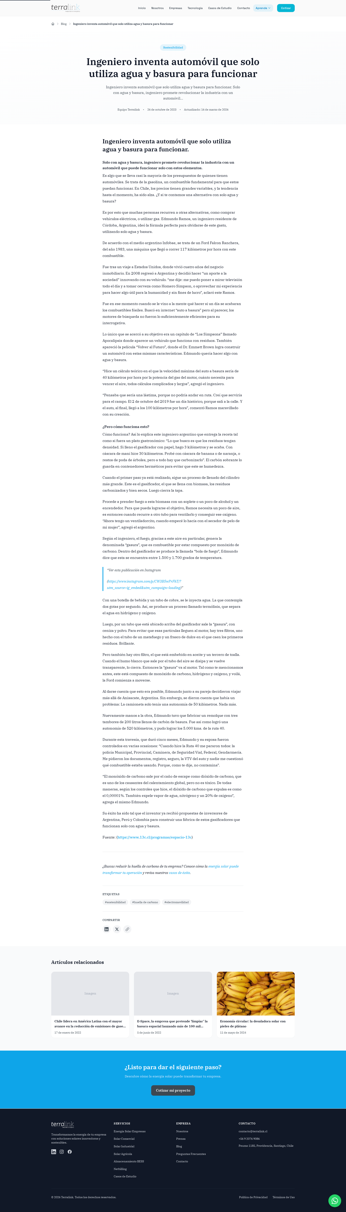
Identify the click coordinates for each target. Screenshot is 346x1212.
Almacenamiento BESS (129, 1161)
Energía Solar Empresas (130, 1131)
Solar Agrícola (123, 1154)
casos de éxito (179, 872)
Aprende (261, 8)
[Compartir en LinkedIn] (107, 929)
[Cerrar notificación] (30, 1194)
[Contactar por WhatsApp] (334, 1200)
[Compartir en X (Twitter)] (117, 929)
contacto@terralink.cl (253, 1131)
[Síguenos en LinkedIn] (53, 1151)
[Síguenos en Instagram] (61, 1151)
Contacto (243, 8)
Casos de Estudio (220, 8)
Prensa (181, 1139)
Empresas (175, 8)
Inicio (142, 8)
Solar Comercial (124, 1139)
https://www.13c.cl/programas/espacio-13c (155, 837)
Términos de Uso (284, 1197)
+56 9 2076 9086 (249, 1139)
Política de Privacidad (253, 1197)
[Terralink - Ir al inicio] (65, 8)
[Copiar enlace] (127, 929)
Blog (64, 24)
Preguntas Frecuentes (191, 1154)
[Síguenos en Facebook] (69, 1151)
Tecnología (195, 8)
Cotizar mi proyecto (173, 1090)
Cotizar (286, 8)
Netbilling (120, 1169)
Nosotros (157, 8)
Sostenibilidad (173, 47)
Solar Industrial (124, 1146)
